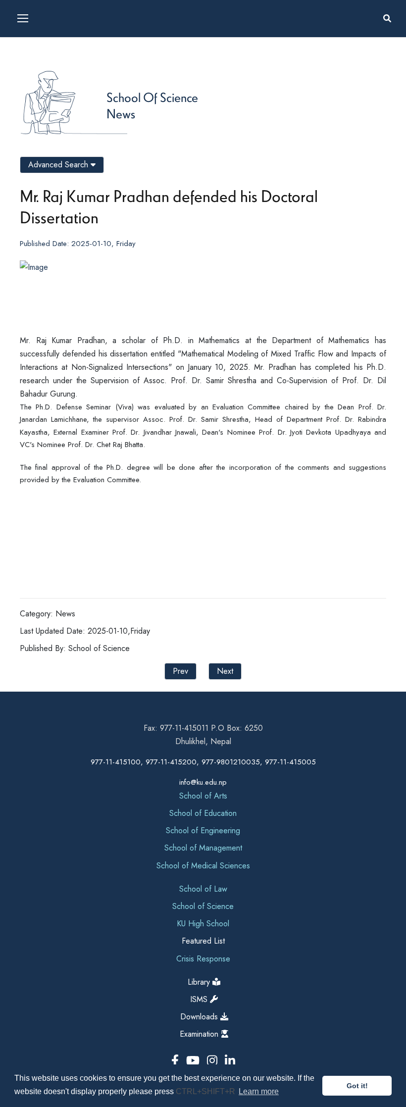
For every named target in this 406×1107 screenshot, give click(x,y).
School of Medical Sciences (203, 865)
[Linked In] (230, 1060)
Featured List (203, 941)
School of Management (203, 848)
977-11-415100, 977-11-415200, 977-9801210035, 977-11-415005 (203, 761)
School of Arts (203, 796)
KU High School (203, 923)
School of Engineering (203, 830)
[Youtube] (194, 1060)
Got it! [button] (357, 1086)
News (120, 113)
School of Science (152, 97)
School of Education (203, 813)
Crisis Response (203, 958)
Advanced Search (59, 164)
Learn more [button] (259, 1091)
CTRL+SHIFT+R (206, 1091)
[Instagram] (214, 1060)
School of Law (203, 889)
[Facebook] (176, 1060)
